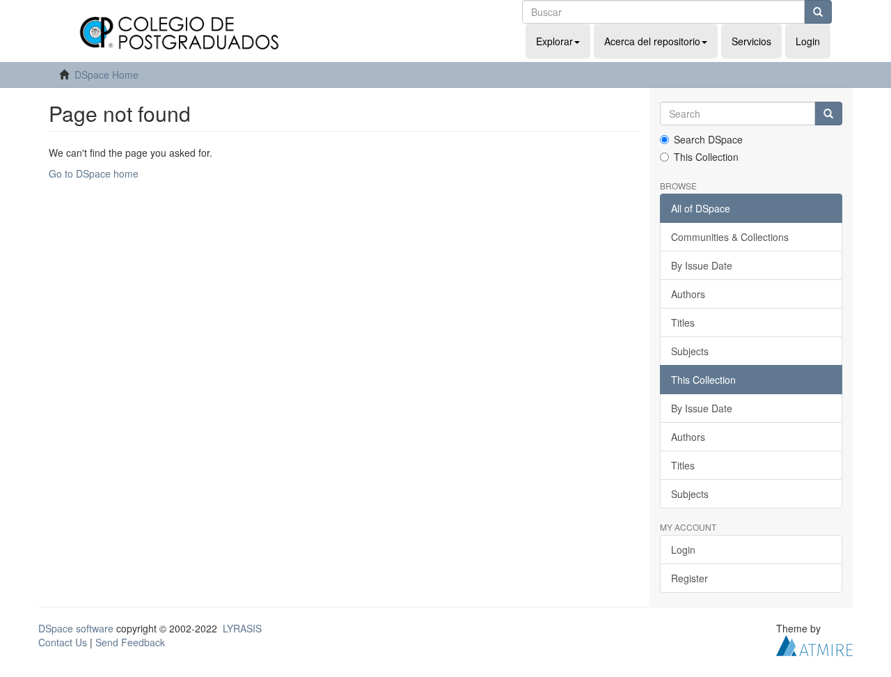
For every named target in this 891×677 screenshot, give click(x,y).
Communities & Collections (730, 237)
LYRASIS (242, 628)
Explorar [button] (554, 41)
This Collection (706, 157)
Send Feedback (130, 642)
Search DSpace (708, 139)
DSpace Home (106, 74)
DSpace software (75, 628)
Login (683, 550)
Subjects (690, 351)
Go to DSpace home (94, 173)
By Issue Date (701, 265)
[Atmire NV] (814, 644)
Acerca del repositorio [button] (652, 41)
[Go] (818, 12)
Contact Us (62, 642)
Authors (688, 294)
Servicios (751, 41)
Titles (683, 322)
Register (689, 578)
